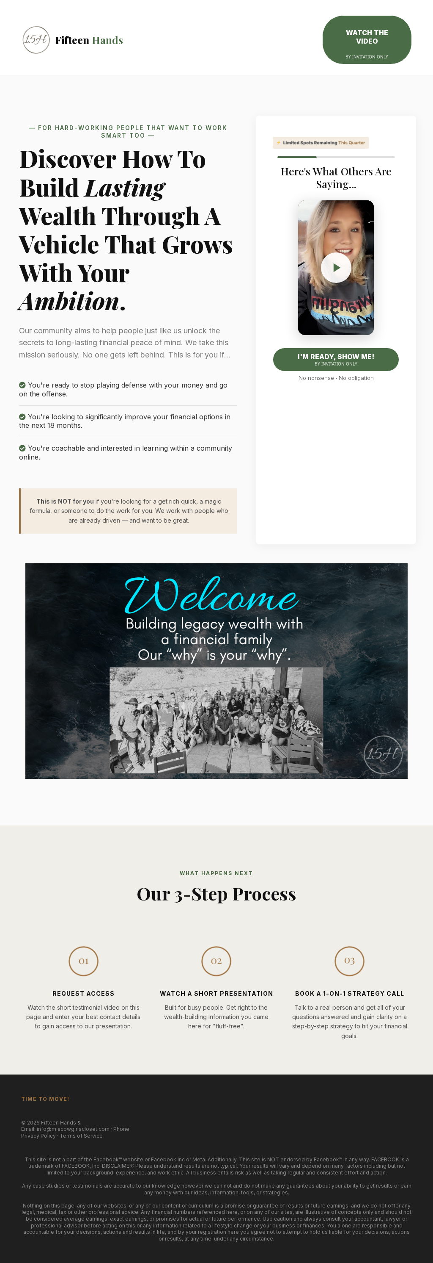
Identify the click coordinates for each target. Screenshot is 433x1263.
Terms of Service (81, 1136)
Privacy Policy (38, 1136)
